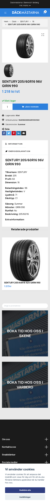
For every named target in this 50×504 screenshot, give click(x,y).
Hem (6, 31)
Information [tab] (15, 154)
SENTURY (24, 31)
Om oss (6, 449)
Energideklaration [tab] (19, 161)
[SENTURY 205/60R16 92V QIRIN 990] (25, 270)
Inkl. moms (24, 5)
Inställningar (25, 497)
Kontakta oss (9, 457)
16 (33, 31)
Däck (14, 31)
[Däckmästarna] (25, 17)
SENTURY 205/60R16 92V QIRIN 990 (22, 292)
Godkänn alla (25, 490)
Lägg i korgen (32, 117)
